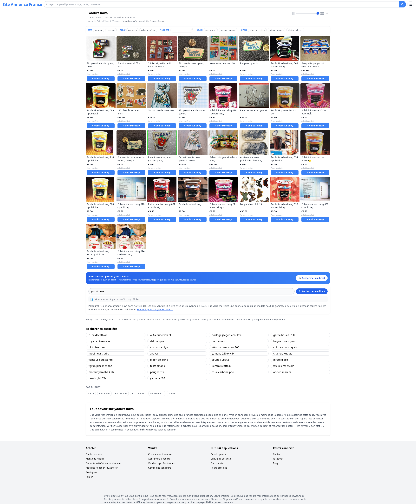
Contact (277, 454)
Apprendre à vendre (159, 458)
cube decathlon (98, 335)
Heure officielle (219, 467)
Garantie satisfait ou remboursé (103, 463)
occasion (111, 30)
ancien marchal (282, 372)
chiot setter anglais (285, 347)
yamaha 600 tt (159, 378)
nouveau (98, 30)
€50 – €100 (121, 393)
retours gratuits (276, 30)
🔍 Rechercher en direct (312, 291)
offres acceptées (257, 30)
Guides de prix (94, 454)
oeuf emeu (218, 341)
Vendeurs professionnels (161, 463)
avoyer (154, 353)
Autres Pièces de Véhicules (109, 21)
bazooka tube (169, 319)
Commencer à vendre (160, 454)
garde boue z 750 (284, 335)
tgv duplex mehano (100, 366)
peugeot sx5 (157, 372)
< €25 (91, 393)
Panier (89, 476)
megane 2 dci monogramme (269, 319)
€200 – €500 (156, 393)
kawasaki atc (129, 319)
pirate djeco (280, 359)
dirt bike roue (97, 347)
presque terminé (228, 30)
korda (142, 319)
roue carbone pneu (223, 372)
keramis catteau (222, 366)
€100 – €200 (138, 393)
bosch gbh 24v (97, 378)
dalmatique (157, 341)
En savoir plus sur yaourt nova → (155, 309)
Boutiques (91, 472)
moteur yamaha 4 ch (101, 372)
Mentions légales (95, 458)
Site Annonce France (22, 4)
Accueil (91, 21)
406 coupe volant (160, 335)
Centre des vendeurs (159, 467)
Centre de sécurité (221, 458)
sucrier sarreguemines (221, 319)
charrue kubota (282, 353)
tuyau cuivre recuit (100, 341)
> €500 (172, 393)
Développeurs (218, 454)
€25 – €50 (104, 393)
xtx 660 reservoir (283, 366)
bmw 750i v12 (243, 319)
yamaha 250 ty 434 (223, 353)
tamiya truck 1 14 (110, 319)
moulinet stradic (99, 353)
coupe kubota (220, 359)
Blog (275, 463)
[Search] (402, 4)
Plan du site (217, 463)
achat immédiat (148, 30)
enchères (132, 30)
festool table (158, 366)
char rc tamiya (159, 347)
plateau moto (199, 319)
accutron (184, 319)
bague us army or (284, 341)
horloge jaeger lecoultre (226, 335)
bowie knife (153, 319)
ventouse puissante (101, 359)
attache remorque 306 (225, 347)
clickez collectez (295, 30)
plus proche (210, 30)
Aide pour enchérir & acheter (102, 467)
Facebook (278, 458)
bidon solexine (159, 359)
